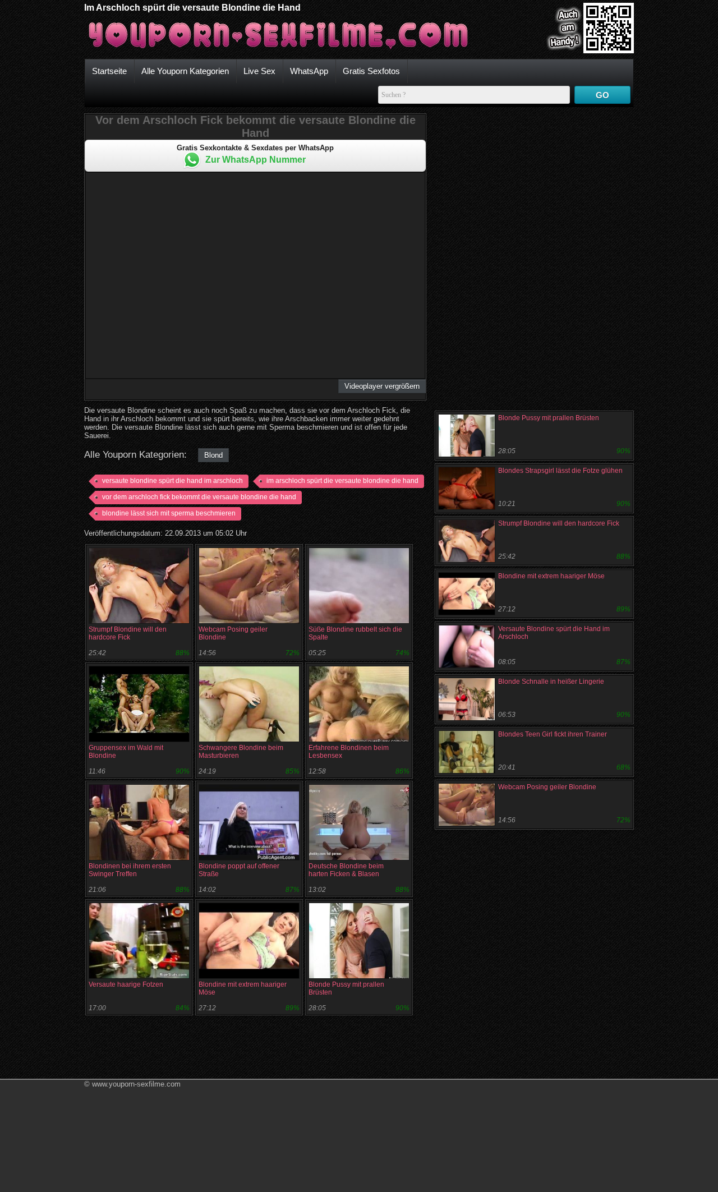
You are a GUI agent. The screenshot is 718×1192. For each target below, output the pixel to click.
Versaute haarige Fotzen (126, 984)
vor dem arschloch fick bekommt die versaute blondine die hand (199, 497)
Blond (213, 455)
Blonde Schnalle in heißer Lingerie (551, 681)
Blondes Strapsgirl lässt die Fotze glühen (560, 471)
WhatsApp (309, 71)
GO (602, 95)
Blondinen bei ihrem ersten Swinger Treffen (130, 870)
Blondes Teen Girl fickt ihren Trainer (552, 734)
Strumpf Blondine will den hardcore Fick (128, 633)
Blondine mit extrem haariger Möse (551, 576)
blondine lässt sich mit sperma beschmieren (169, 513)
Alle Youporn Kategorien (185, 71)
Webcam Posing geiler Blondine (547, 787)
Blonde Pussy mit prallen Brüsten (548, 418)
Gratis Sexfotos (371, 71)
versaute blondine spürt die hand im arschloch (172, 481)
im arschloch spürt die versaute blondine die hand (342, 481)
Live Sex (259, 71)
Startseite (109, 71)
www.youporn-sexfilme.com (136, 1084)
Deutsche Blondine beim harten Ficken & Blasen (346, 870)
